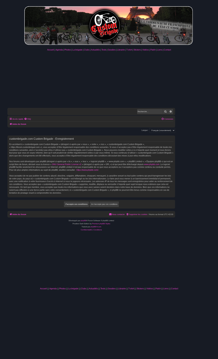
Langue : (145, 130)
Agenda (59, 50)
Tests (104, 50)
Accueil (50, 50)
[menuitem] (27, 119)
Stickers (137, 50)
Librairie (121, 50)
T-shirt (129, 50)
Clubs (86, 50)
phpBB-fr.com (96, 227)
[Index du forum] (109, 25)
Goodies (112, 50)
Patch (153, 50)
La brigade (77, 50)
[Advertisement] (109, 79)
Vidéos (145, 50)
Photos (67, 50)
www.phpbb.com (151, 164)
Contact (167, 50)
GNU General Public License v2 (66, 164)
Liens (159, 50)
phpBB (83, 220)
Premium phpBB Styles (101, 224)
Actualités (95, 50)
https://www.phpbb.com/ (87, 170)
